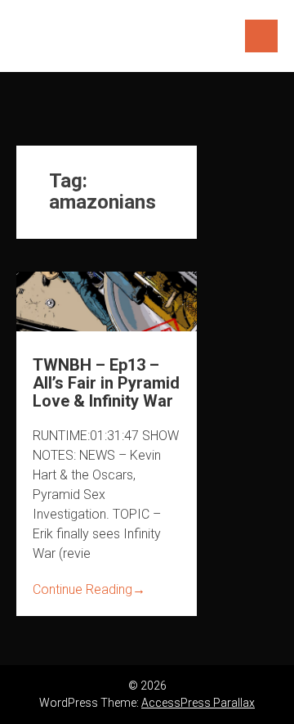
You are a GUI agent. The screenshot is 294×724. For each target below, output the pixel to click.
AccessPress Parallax (198, 702)
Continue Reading (89, 589)
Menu (261, 36)
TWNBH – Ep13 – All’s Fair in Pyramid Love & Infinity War (106, 383)
